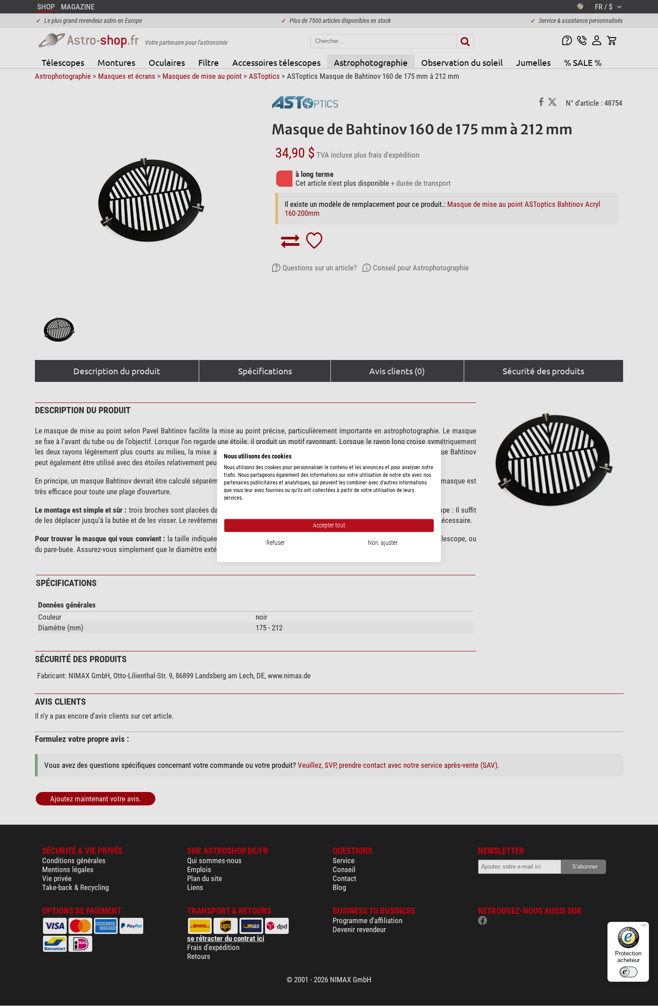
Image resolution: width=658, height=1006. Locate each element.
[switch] (628, 972)
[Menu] (643, 927)
